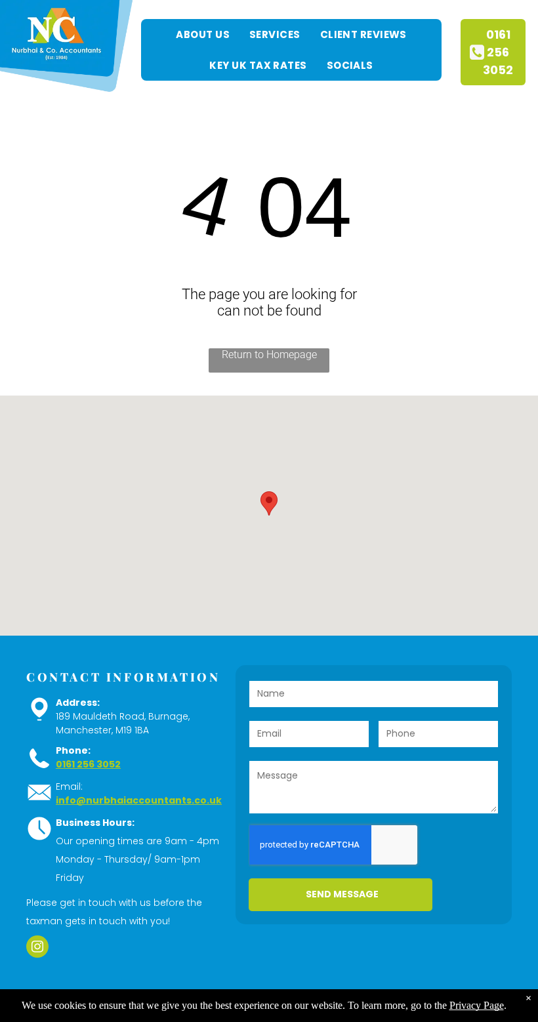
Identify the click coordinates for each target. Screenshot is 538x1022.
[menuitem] (202, 34)
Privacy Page (476, 1005)
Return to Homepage (269, 354)
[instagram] (37, 948)
